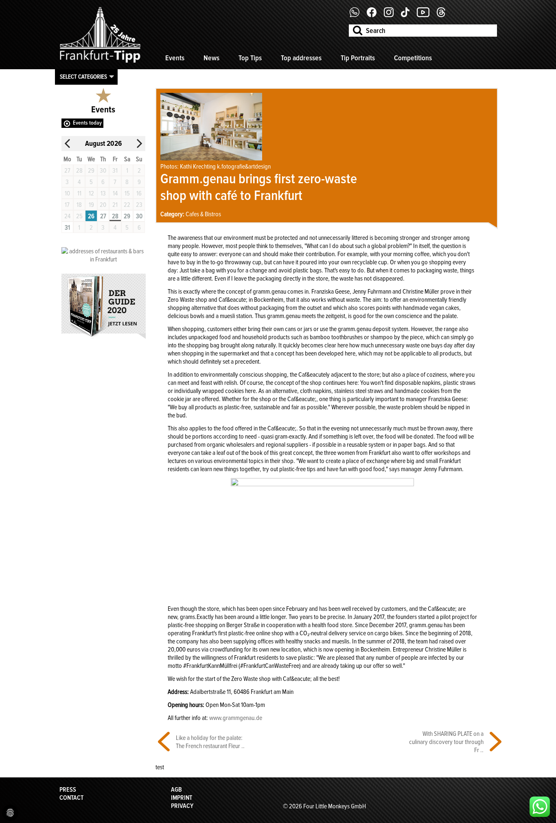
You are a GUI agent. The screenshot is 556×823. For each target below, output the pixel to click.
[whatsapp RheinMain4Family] (540, 807)
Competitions (413, 57)
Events (174, 57)
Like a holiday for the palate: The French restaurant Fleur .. (210, 742)
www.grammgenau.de (235, 718)
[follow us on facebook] (358, 15)
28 (115, 216)
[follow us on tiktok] (408, 15)
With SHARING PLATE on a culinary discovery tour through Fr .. (446, 742)
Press (67, 790)
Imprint (181, 798)
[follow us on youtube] (426, 15)
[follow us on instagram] (392, 15)
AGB (176, 790)
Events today (87, 122)
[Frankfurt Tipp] (100, 63)
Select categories (83, 76)
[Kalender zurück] (67, 143)
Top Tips (250, 57)
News (211, 57)
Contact (71, 798)
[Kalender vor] (139, 143)
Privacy (182, 806)
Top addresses (301, 57)
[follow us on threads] (444, 15)
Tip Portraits (358, 57)
